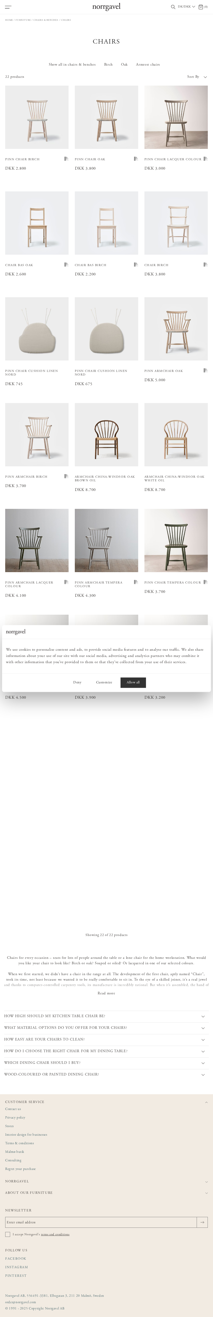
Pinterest (16, 1276)
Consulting (13, 1160)
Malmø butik (14, 1152)
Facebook (15, 1259)
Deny (77, 682)
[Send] (202, 1222)
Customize (104, 682)
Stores (9, 1126)
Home (9, 20)
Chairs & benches (46, 20)
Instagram (16, 1267)
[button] (157, 77)
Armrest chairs (148, 65)
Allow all (133, 682)
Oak (124, 65)
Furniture (23, 20)
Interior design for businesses (26, 1135)
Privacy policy (15, 1118)
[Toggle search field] (173, 7)
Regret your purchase (20, 1169)
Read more (106, 993)
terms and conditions (55, 1234)
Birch (108, 65)
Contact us (13, 1109)
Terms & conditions (19, 1143)
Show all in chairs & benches (72, 65)
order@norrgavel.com (20, 1302)
